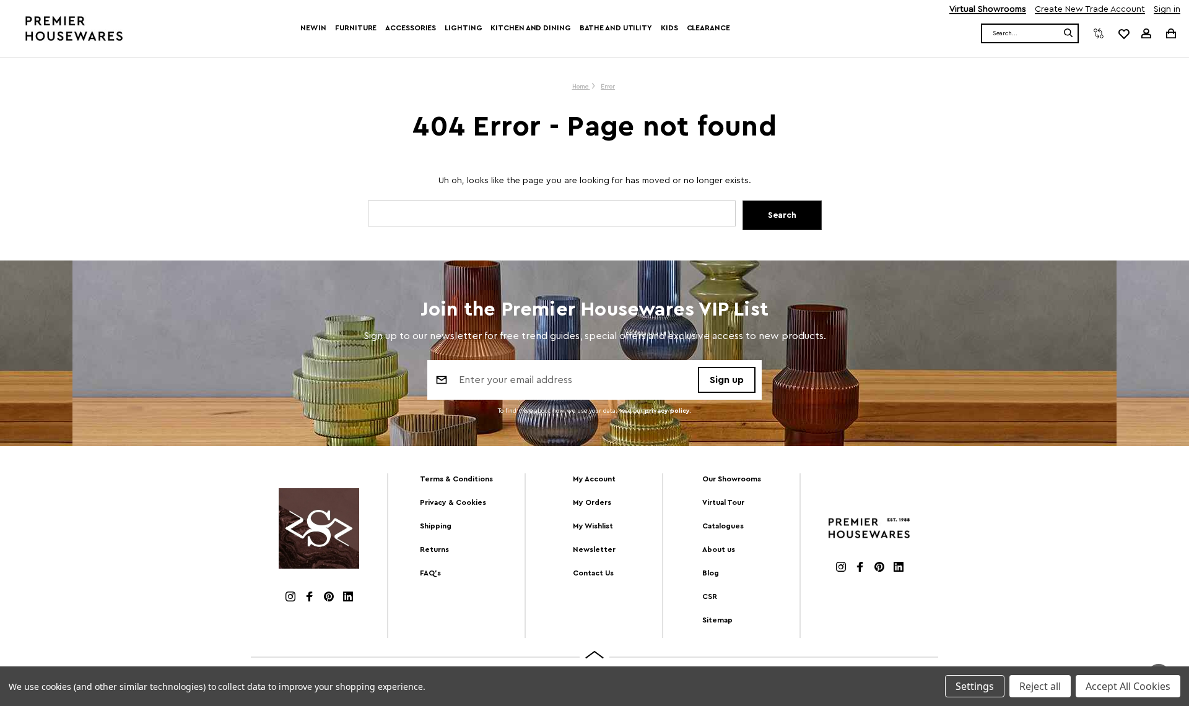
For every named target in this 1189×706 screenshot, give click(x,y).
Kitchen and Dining (530, 28)
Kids (669, 28)
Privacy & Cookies (453, 502)
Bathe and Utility (616, 28)
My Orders (592, 502)
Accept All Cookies (1128, 686)
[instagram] (290, 598)
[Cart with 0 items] (1170, 33)
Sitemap (717, 620)
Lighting (463, 28)
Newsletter (594, 549)
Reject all (1040, 686)
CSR (709, 596)
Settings (975, 686)
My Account (594, 479)
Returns (434, 549)
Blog (710, 573)
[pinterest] (329, 598)
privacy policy (667, 411)
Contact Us (593, 573)
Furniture (356, 28)
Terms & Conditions (456, 479)
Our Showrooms (731, 479)
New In (313, 28)
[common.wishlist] (1123, 33)
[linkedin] (348, 598)
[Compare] (1098, 33)
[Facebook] (310, 598)
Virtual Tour (723, 502)
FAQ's (430, 573)
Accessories (410, 28)
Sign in (1167, 10)
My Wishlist (593, 526)
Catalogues (723, 526)
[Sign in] (1146, 33)
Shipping (435, 526)
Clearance (708, 28)
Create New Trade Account (1090, 10)
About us (718, 549)
